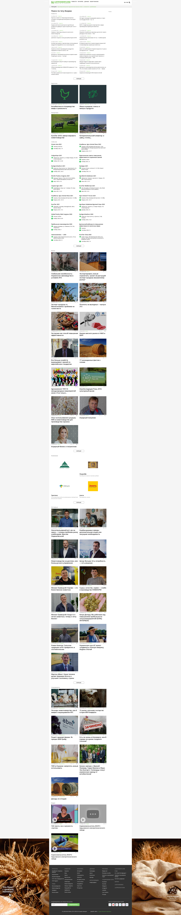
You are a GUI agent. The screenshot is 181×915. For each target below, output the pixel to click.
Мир (66, 873)
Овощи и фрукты (69, 885)
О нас (116, 871)
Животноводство (56, 888)
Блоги (60, 271)
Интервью (60, 528)
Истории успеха (81, 879)
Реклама (105, 869)
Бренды (91, 877)
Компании (92, 875)
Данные (92, 869)
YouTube (104, 883)
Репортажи (61, 133)
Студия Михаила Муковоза (104, 911)
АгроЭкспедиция (56, 876)
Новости (60, 16)
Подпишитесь (73, 904)
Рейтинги (79, 877)
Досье (91, 873)
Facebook (104, 881)
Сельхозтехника (68, 879)
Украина (67, 871)
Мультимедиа (94, 880)
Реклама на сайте (106, 873)
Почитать (80, 869)
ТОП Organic (55, 881)
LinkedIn (104, 890)
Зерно (66, 875)
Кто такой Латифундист (120, 873)
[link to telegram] (110, 904)
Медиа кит (104, 871)
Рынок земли (55, 892)
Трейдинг (54, 890)
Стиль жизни (80, 881)
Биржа (117, 881)
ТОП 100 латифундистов (58, 878)
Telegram (104, 886)
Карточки (60, 104)
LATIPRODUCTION (120, 887)
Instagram (104, 888)
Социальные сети (108, 879)
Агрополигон (55, 874)
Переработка (68, 888)
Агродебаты (80, 883)
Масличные (67, 877)
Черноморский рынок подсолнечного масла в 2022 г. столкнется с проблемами (76, 6)
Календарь (92, 871)
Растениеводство (56, 886)
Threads (104, 894)
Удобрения (67, 890)
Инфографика (93, 882)
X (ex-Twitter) (105, 892)
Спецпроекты (62, 708)
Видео (60, 823)
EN (127, 2)
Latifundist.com (120, 869)
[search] (129, 2)
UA (125, 2)
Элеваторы (67, 881)
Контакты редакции (119, 878)
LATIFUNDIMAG (119, 884)
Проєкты (55, 869)
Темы (53, 884)
